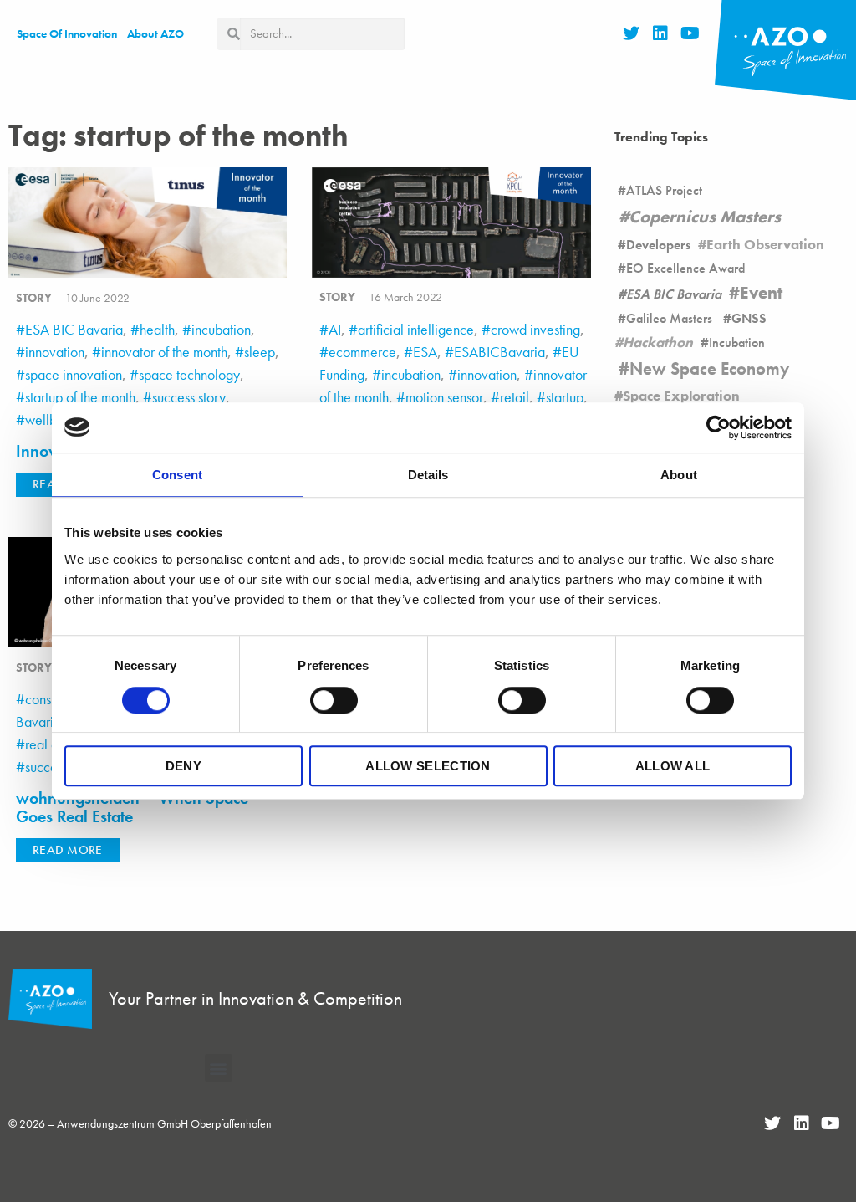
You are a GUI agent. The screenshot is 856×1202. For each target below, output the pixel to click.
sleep (259, 351)
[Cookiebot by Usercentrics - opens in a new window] (718, 427)
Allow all (673, 766)
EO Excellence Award (685, 268)
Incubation (737, 342)
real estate (55, 744)
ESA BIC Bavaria (74, 329)
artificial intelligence (416, 329)
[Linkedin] (660, 33)
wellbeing (53, 419)
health (157, 329)
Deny (183, 766)
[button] (68, 850)
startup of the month (80, 397)
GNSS (749, 318)
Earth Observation (765, 244)
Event (761, 293)
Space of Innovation (67, 33)
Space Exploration (681, 395)
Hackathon (658, 342)
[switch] (334, 700)
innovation (54, 351)
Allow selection (428, 766)
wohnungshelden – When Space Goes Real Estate (132, 807)
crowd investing (535, 329)
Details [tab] (428, 475)
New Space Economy (709, 369)
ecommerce (362, 351)
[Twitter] (631, 33)
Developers (658, 244)
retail (514, 397)
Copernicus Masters (705, 217)
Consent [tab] (177, 475)
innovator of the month (164, 351)
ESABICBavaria (499, 351)
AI (335, 329)
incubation (221, 329)
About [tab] (678, 475)
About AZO (155, 33)
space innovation (73, 374)
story (34, 297)
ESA (425, 351)
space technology (189, 374)
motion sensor (444, 397)
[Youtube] (689, 33)
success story (189, 397)
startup (564, 397)
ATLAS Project (664, 190)
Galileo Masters (669, 318)
